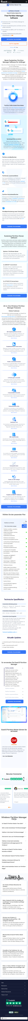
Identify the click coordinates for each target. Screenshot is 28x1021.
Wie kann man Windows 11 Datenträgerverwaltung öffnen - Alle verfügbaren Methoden (11, 919)
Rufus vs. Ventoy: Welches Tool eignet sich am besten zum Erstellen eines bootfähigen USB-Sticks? (14, 967)
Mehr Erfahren (14, 338)
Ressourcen (4, 985)
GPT (23, 218)
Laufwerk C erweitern (13, 144)
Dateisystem (10, 285)
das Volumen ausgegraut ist (18, 107)
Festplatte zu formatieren (18, 198)
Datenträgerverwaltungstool (8, 316)
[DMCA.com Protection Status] (16, 1012)
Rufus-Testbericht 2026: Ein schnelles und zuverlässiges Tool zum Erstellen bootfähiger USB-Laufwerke (13, 902)
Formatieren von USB (11, 201)
